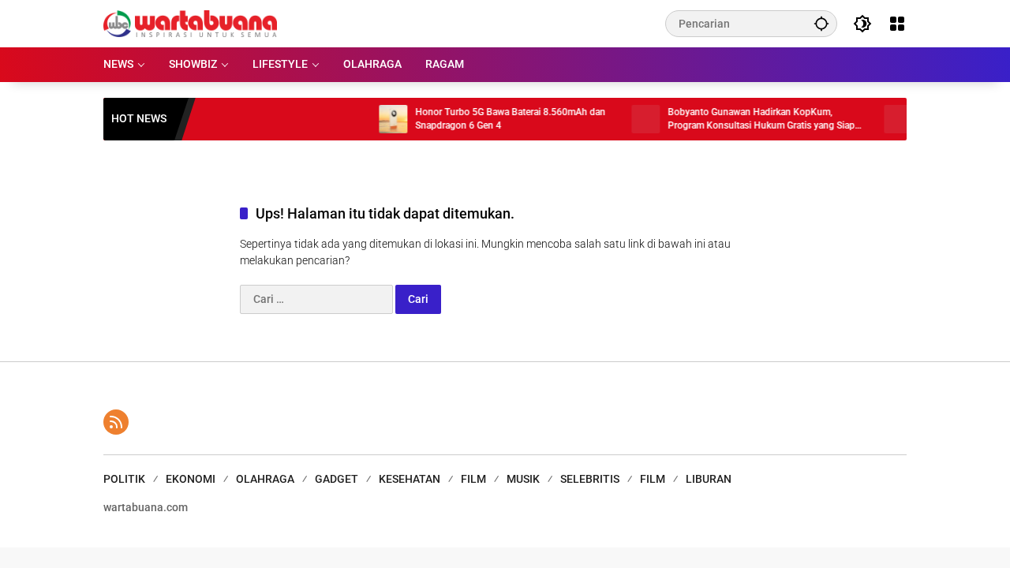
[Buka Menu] (897, 23)
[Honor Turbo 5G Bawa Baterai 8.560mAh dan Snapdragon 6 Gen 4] (383, 119)
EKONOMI (190, 479)
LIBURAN (708, 479)
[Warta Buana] (190, 23)
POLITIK (124, 479)
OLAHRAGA (265, 479)
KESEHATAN (409, 479)
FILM (473, 479)
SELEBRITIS (589, 479)
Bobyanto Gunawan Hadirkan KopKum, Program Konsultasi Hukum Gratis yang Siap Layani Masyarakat (751, 119)
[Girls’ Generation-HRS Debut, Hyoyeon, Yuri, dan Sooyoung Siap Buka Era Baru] (888, 119)
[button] (821, 23)
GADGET (336, 479)
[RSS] (116, 422)
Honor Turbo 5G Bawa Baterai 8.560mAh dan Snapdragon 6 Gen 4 (501, 118)
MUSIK (523, 479)
